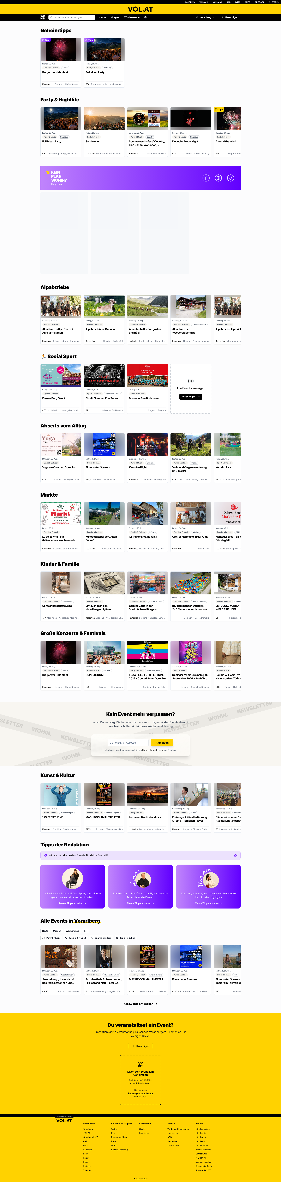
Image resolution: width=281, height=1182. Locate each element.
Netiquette (172, 1141)
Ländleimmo (201, 1137)
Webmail (203, 2)
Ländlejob (200, 1141)
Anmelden (162, 742)
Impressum (172, 1133)
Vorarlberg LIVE (90, 1137)
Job (229, 2)
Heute (102, 17)
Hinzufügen (231, 17)
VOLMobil (217, 2)
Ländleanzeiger (203, 1129)
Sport (85, 1154)
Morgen (115, 17)
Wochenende (132, 17)
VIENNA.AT (201, 1158)
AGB (169, 1137)
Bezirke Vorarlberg (119, 1149)
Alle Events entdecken (138, 1003)
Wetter (114, 1129)
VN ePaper (274, 2)
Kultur (86, 1158)
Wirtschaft (87, 1149)
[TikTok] (231, 178)
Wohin (114, 1145)
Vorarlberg (205, 17)
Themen (87, 1170)
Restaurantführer (119, 1137)
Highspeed (190, 2)
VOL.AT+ (87, 1133)
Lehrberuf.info (202, 1154)
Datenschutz (173, 1145)
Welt (85, 1141)
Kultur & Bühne (127, 938)
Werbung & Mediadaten (178, 1129)
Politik (86, 1145)
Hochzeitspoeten (203, 1149)
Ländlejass (144, 1133)
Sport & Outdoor (103, 938)
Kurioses (87, 1166)
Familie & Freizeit (77, 938)
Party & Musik (53, 938)
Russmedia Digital (204, 1166)
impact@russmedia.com (140, 1093)
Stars (85, 1162)
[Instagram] (218, 178)
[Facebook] (206, 178)
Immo (237, 2)
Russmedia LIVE (203, 1170)
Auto (247, 2)
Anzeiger (259, 2)
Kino (113, 1133)
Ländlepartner (202, 1145)
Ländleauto (201, 1133)
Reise (113, 1141)
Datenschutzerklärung (152, 750)
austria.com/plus (203, 1162)
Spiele (142, 1129)
